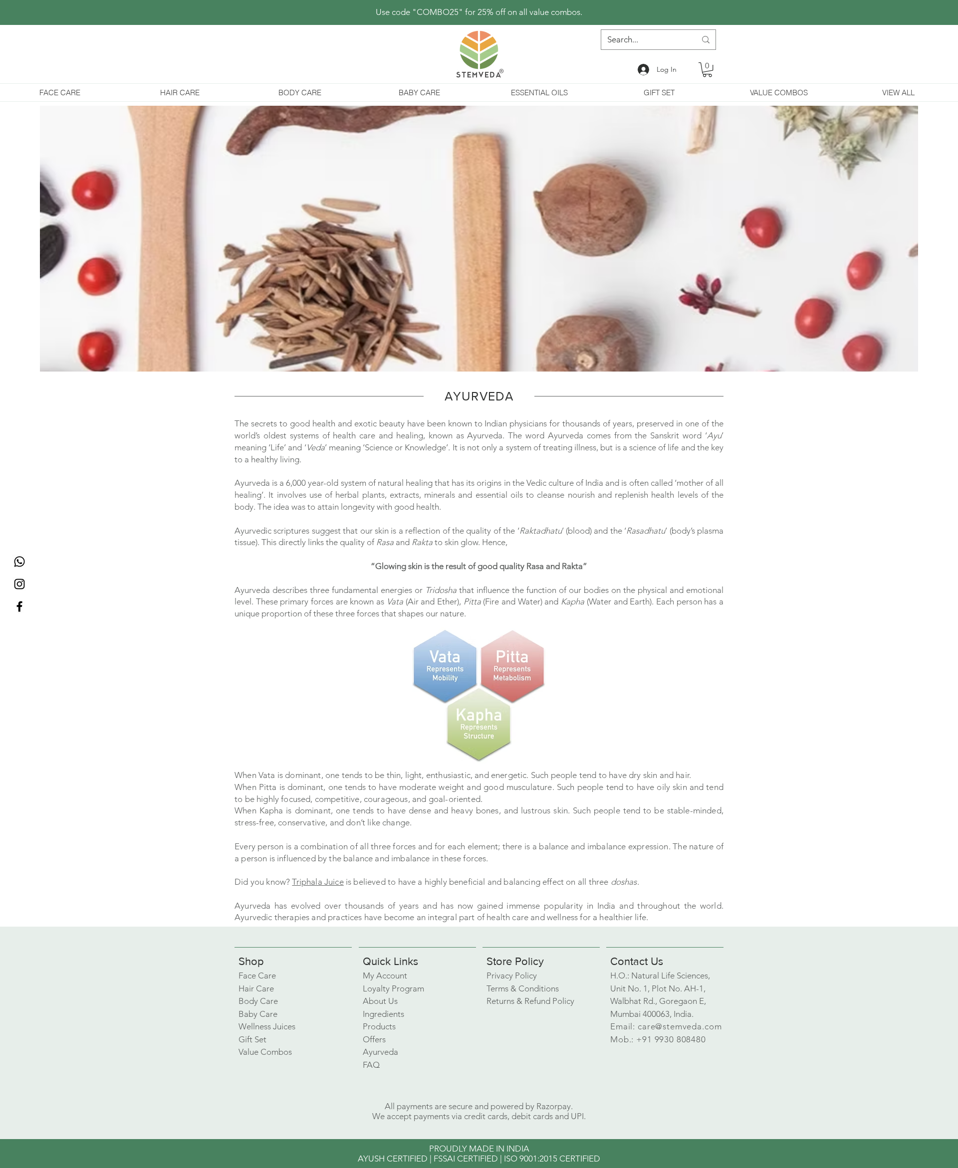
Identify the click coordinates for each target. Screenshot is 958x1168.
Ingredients (383, 1014)
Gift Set (252, 1039)
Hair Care (256, 988)
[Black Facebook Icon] (19, 606)
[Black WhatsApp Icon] (19, 562)
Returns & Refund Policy (530, 1001)
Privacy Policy (511, 975)
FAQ (371, 1065)
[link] (707, 69)
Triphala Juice (317, 882)
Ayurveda (380, 1052)
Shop (251, 961)
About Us (380, 1001)
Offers (374, 1039)
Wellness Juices (267, 1026)
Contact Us (636, 961)
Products (379, 1026)
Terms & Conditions (522, 988)
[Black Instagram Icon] (19, 584)
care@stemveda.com (679, 1026)
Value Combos (265, 1052)
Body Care (258, 1001)
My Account (385, 975)
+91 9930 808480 (671, 1039)
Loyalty (393, 988)
